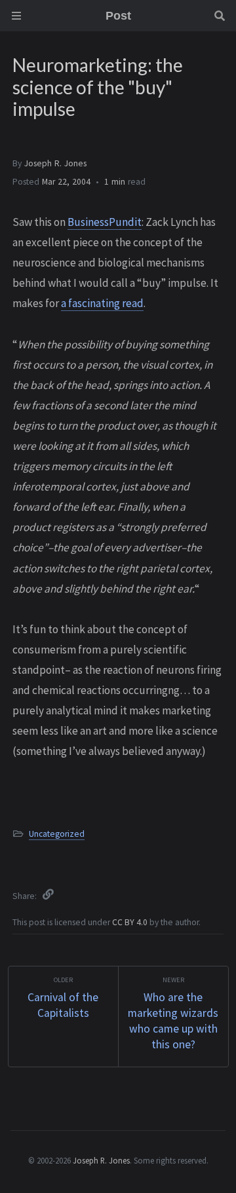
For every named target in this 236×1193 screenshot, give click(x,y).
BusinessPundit (105, 222)
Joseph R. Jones (55, 163)
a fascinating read (102, 303)
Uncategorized (57, 833)
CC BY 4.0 (130, 922)
